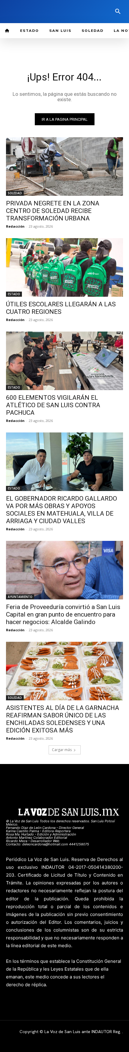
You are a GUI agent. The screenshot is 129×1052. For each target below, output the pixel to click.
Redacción (15, 226)
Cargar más (62, 749)
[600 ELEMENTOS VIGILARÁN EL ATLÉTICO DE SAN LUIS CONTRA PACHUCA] (64, 361)
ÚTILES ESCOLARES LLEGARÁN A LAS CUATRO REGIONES (61, 308)
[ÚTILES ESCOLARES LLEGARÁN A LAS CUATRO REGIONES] (64, 267)
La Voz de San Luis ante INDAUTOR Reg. (83, 1031)
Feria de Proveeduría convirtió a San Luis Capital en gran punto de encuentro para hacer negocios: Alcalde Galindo (63, 614)
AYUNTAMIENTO (20, 597)
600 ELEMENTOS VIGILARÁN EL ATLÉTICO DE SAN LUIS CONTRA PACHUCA (53, 405)
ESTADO (14, 294)
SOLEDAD (15, 193)
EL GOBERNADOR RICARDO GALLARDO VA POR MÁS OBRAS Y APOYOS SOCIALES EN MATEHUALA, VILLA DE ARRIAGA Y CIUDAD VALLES (61, 510)
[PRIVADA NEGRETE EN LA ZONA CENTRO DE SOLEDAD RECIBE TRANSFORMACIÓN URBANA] (64, 166)
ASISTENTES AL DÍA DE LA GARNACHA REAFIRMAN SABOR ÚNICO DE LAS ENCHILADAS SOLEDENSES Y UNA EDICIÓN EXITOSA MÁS (62, 719)
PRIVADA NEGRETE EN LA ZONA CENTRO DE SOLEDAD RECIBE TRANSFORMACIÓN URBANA (52, 211)
